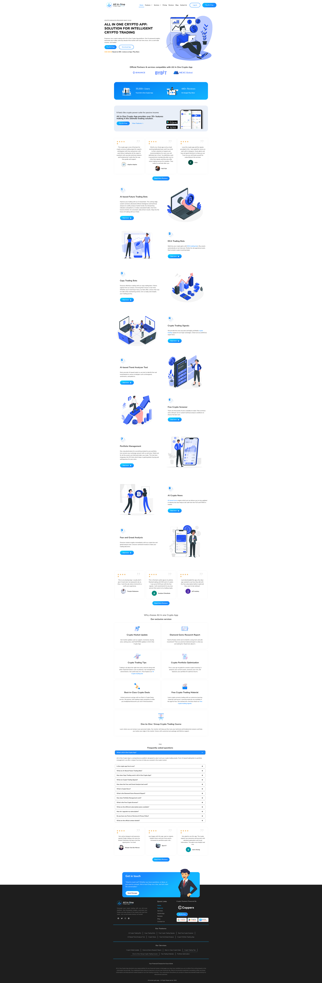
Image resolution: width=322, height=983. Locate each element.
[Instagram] (125, 918)
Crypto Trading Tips (190, 950)
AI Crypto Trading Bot (134, 933)
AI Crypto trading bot (142, 673)
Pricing (165, 5)
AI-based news (172, 500)
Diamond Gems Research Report (152, 950)
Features (147, 5)
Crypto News (152, 937)
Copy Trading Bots (149, 933)
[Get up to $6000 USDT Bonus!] (161, 72)
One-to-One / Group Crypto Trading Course (145, 954)
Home (141, 5)
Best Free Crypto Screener (185, 933)
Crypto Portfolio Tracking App (185, 937)
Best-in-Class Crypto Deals (173, 950)
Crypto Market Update (132, 950)
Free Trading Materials (167, 954)
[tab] (160, 757)
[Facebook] (118, 918)
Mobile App (160, 913)
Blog (177, 5)
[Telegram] (128, 918)
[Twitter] (121, 918)
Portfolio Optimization (183, 954)
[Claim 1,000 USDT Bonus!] (183, 72)
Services (156, 5)
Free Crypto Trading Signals (167, 933)
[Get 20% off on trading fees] (139, 72)
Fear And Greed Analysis (166, 937)
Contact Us (183, 5)
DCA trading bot (192, 246)
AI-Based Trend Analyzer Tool (136, 937)
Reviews (171, 5)
